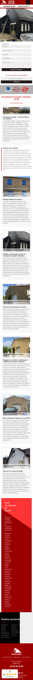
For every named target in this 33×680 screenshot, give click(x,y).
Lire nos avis (9, 676)
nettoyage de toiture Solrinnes (16, 631)
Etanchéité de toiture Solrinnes (5, 636)
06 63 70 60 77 (24, 6)
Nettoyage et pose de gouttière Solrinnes (4, 627)
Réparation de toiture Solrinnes (5, 632)
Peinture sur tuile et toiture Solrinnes (16, 626)
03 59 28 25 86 (9, 6)
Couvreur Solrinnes (14, 634)
